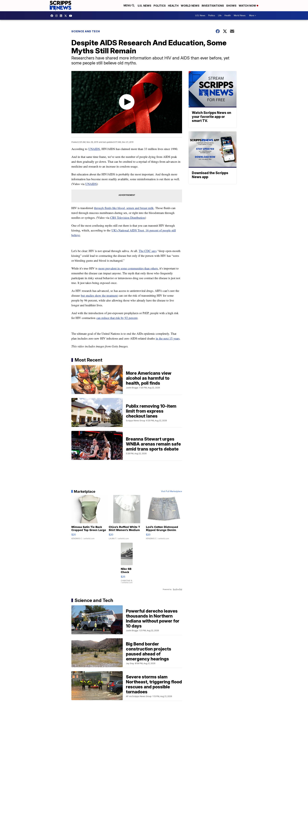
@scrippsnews (71, 15)
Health (173, 5)
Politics (160, 5)
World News (190, 5)
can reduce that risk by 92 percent (116, 318)
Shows (231, 5)
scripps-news (62, 15)
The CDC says (148, 251)
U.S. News (144, 5)
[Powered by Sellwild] (177, 589)
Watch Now (248, 5)
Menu (128, 5)
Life (220, 15)
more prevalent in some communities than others (128, 268)
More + (252, 15)
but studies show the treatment (99, 295)
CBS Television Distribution (127, 218)
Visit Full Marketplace (171, 491)
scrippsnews (53, 15)
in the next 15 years (168, 338)
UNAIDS (94, 149)
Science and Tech (85, 31)
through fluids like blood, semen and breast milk (124, 208)
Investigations (213, 5)
